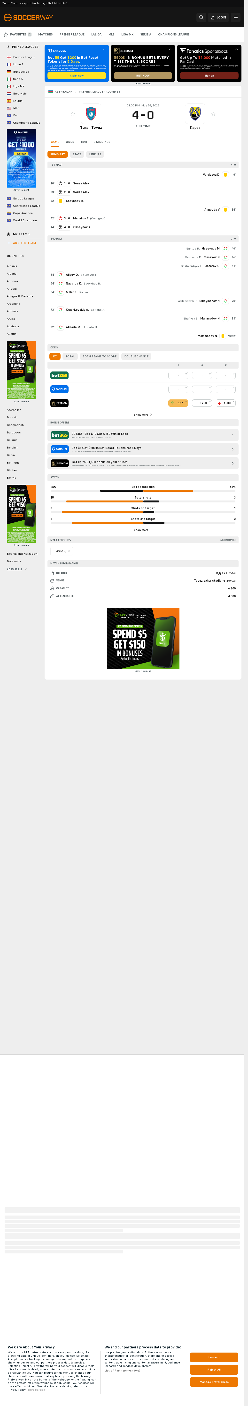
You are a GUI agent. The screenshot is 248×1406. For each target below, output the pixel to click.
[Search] (201, 17)
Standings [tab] (102, 142)
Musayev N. (212, 257)
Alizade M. (73, 327)
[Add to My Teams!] (73, 114)
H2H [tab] (84, 142)
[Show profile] (91, 114)
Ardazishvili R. (187, 301)
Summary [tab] (57, 154)
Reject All (214, 1369)
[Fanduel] (59, 389)
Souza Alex (88, 275)
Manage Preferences (214, 1382)
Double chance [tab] (136, 356)
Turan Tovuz (91, 127)
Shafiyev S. (190, 318)
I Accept (214, 1357)
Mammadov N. (210, 318)
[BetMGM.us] (59, 403)
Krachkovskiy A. (77, 310)
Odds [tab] (70, 142)
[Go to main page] (37, 17)
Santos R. (193, 248)
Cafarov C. (212, 266)
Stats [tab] (77, 154)
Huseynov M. (211, 248)
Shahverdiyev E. (192, 266)
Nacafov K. (74, 283)
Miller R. (71, 292)
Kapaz (195, 127)
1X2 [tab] (55, 356)
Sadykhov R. (92, 283)
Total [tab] (70, 356)
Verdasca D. (193, 257)
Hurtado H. (90, 327)
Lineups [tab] (95, 154)
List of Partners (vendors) (122, 1370)
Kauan (83, 292)
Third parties (36, 1389)
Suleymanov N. (209, 301)
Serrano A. (98, 310)
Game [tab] (55, 142)
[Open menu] (235, 17)
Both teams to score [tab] (99, 356)
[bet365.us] (59, 375)
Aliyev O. (72, 275)
